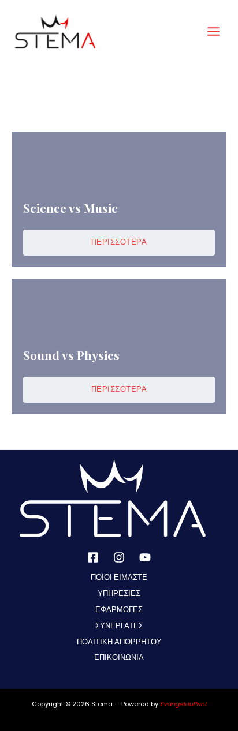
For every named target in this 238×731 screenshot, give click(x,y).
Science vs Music (70, 208)
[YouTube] (145, 557)
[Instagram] (119, 557)
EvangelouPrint (183, 704)
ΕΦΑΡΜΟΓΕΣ (119, 609)
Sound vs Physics (71, 355)
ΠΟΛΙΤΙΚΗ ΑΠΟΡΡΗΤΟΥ (119, 642)
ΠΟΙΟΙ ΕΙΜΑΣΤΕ (119, 577)
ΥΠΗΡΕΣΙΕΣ (119, 593)
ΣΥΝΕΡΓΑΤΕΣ (119, 626)
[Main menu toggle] (213, 31)
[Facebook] (93, 557)
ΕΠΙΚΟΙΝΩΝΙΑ (119, 657)
